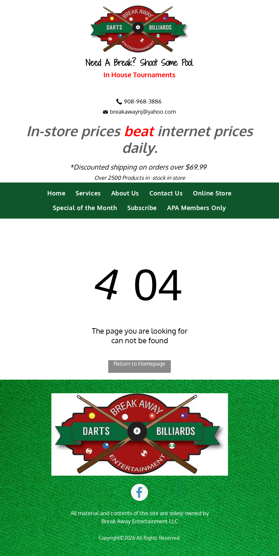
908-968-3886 (143, 101)
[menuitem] (56, 193)
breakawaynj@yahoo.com (143, 111)
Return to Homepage (139, 363)
